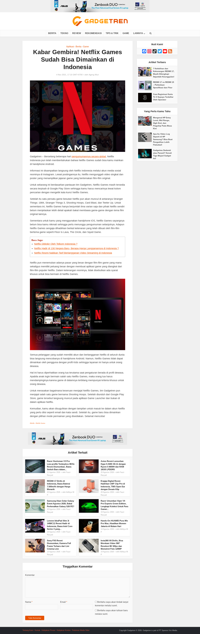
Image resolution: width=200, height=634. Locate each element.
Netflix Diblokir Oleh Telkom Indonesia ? (55, 244)
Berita (52, 33)
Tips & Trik (112, 33)
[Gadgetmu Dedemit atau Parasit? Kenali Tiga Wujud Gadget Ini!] (145, 153)
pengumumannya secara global (89, 156)
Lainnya (138, 33)
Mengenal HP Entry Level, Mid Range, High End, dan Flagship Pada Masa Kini (162, 123)
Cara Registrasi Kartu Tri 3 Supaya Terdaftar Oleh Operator (163, 97)
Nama (28, 602)
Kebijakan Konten (64, 630)
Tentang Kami (27, 630)
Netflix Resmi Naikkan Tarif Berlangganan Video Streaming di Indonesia (73, 253)
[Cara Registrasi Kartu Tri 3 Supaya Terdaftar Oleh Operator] (145, 97)
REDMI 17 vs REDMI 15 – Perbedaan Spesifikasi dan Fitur (163, 85)
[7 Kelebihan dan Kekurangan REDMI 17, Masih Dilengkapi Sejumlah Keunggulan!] (145, 72)
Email (63, 602)
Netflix (33, 423)
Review (76, 33)
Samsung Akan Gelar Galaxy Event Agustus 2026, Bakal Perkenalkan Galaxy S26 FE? (60, 504)
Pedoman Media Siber (80, 630)
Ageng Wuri (94, 75)
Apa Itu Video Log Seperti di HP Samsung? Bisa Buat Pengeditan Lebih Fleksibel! (163, 139)
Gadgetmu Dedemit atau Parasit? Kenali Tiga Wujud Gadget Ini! (162, 154)
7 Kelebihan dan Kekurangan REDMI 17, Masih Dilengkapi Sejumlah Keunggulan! (163, 72)
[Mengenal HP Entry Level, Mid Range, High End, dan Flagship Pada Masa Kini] (145, 121)
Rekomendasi (93, 33)
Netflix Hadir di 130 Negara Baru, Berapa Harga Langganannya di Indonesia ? (76, 248)
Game (126, 33)
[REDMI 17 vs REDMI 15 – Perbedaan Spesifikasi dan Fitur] (145, 85)
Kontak (37, 630)
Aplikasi (70, 46)
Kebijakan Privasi (48, 630)
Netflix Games (40, 423)
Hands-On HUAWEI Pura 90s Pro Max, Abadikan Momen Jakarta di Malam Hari (114, 523)
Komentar (30, 575)
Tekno (64, 33)
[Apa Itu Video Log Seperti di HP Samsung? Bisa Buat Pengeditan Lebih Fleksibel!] (145, 137)
